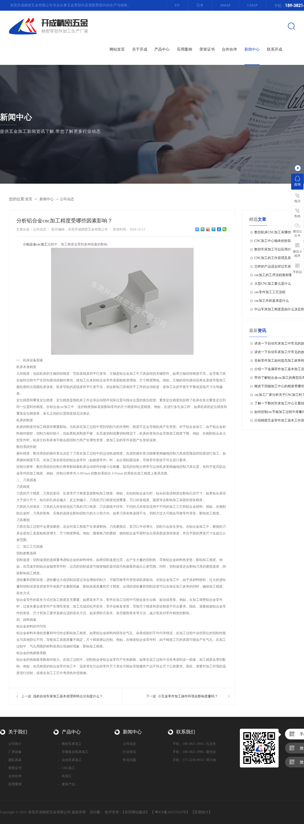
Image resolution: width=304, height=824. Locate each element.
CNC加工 (66, 768)
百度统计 (201, 812)
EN (177, 5)
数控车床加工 (70, 744)
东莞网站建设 (135, 812)
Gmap (252, 5)
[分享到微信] (225, 229)
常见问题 (252, 88)
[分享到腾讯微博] (214, 229)
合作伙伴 (13, 776)
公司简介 (13, 744)
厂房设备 (139, 64)
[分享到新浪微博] (208, 229)
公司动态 (252, 64)
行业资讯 (252, 76)
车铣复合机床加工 (73, 752)
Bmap (225, 5)
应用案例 (13, 784)
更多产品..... (69, 784)
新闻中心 (46, 199)
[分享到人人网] (219, 229)
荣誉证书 (13, 768)
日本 (200, 5)
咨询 (297, 184)
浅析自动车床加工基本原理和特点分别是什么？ (68, 696)
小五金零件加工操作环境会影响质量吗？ (188, 696)
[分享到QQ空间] (203, 229)
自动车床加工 (70, 760)
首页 (28, 199)
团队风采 (139, 76)
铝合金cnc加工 (37, 244)
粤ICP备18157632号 (170, 812)
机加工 (65, 776)
